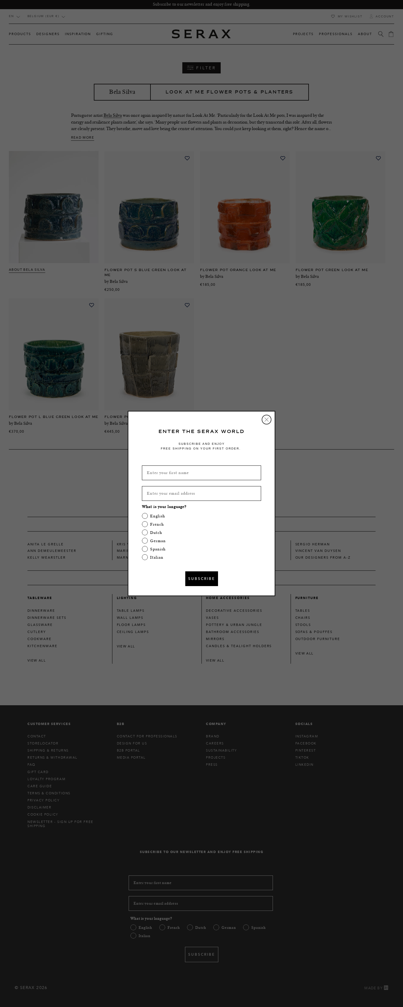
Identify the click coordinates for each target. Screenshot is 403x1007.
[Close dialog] (266, 419)
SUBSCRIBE (201, 578)
